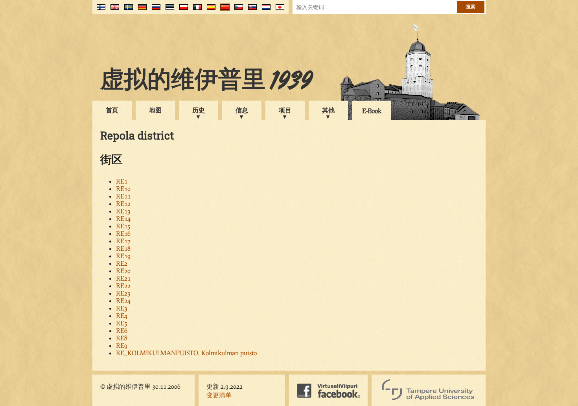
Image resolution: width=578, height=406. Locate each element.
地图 (155, 110)
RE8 (121, 338)
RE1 (121, 181)
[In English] (113, 10)
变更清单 (219, 395)
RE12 (123, 203)
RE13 (123, 211)
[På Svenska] (127, 10)
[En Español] (209, 10)
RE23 (123, 293)
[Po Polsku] (182, 10)
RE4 (121, 315)
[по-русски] (154, 10)
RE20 (123, 270)
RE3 (121, 308)
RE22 (123, 285)
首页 (112, 110)
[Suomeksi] (99, 10)
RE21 (123, 278)
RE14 (123, 218)
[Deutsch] (140, 10)
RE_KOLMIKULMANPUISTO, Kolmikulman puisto (186, 352)
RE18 (123, 248)
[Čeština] (237, 10)
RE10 (123, 188)
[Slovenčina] (251, 10)
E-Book (371, 110)
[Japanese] (278, 10)
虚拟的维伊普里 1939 (206, 81)
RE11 (123, 196)
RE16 (123, 233)
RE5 (121, 323)
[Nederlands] (264, 10)
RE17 (123, 240)
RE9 (121, 345)
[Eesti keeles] (168, 10)
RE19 (123, 255)
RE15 (123, 226)
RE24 (123, 300)
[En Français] (195, 10)
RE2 (121, 263)
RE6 (121, 330)
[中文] (223, 10)
